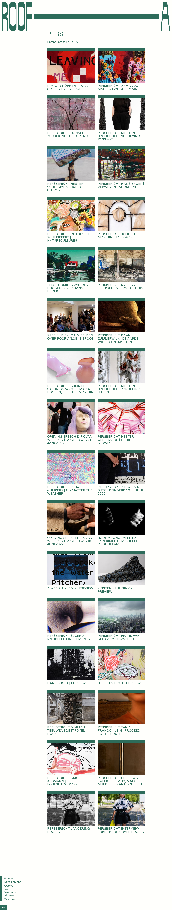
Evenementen (10, 892)
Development (12, 882)
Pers (6, 889)
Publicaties (9, 895)
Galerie (8, 878)
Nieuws (8, 885)
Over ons (9, 899)
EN (3, 907)
